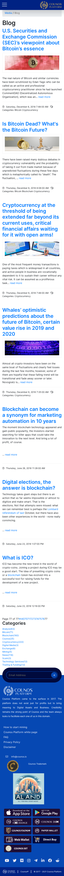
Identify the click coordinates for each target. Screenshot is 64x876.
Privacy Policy (12, 742)
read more (44, 96)
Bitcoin (7, 632)
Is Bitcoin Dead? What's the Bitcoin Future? (30, 127)
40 (23, 618)
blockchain (14, 575)
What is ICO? (17, 558)
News (7, 655)
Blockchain (10, 635)
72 (31, 618)
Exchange (8, 648)
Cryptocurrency (13, 642)
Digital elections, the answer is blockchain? (28, 485)
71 (28, 618)
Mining (7, 651)
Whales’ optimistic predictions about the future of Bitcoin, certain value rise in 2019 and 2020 (31, 322)
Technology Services (14, 661)
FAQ (6, 737)
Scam (6, 658)
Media (8, 12)
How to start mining (15, 727)
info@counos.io (19, 756)
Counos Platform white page (20, 732)
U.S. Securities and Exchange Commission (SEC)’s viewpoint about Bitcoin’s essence (30, 40)
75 (40, 618)
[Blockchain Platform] (51, 5)
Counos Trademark (37, 764)
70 (26, 618)
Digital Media (10, 645)
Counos (8, 638)
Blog (17, 12)
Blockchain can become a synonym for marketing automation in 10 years (32, 415)
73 (34, 618)
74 (37, 618)
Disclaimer (10, 747)
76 (43, 618)
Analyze (8, 629)
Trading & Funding (13, 664)
